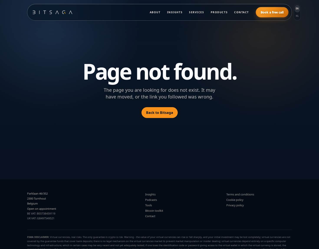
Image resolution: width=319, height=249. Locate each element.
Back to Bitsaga (159, 112)
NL (297, 16)
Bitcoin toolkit (154, 211)
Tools (148, 205)
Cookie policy (234, 200)
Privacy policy (235, 205)
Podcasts (151, 200)
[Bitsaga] (86, 12)
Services (196, 12)
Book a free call (272, 12)
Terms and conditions (240, 194)
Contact (241, 12)
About (155, 12)
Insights (175, 12)
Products (219, 12)
